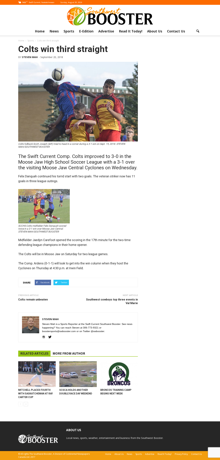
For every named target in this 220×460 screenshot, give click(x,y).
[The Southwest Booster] (110, 16)
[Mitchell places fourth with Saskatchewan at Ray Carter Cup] (37, 374)
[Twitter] (51, 337)
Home (40, 31)
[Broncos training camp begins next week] (119, 374)
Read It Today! (130, 31)
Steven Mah (30, 57)
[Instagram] (45, 337)
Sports (69, 31)
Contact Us (176, 31)
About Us (154, 31)
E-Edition (86, 31)
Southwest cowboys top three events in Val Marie (112, 301)
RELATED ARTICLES (34, 353)
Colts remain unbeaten (33, 299)
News (54, 31)
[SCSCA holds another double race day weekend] (78, 374)
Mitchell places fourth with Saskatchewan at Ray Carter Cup (35, 394)
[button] (198, 31)
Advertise (106, 31)
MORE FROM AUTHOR (69, 353)
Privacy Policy (181, 454)
